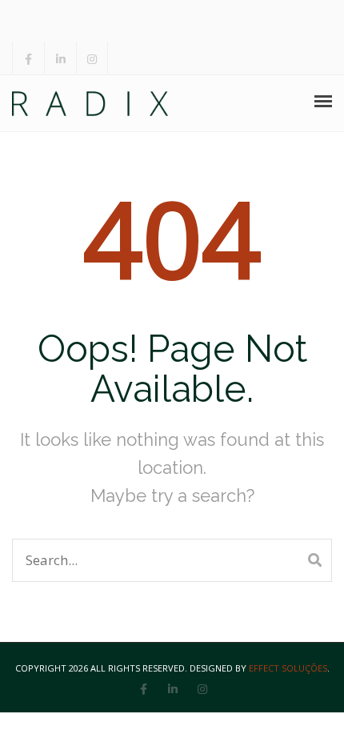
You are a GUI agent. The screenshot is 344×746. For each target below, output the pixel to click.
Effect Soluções (288, 668)
